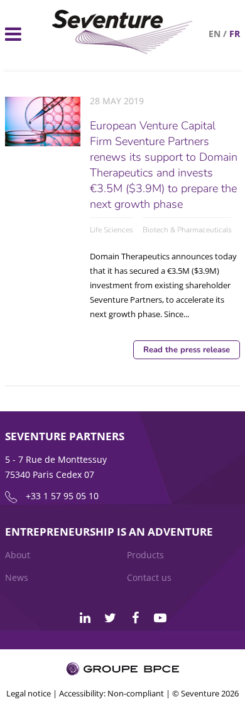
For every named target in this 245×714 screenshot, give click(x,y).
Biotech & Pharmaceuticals (187, 230)
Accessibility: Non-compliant (111, 693)
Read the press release (186, 349)
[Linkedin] (84, 617)
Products (145, 555)
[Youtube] (160, 617)
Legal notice (28, 693)
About (17, 555)
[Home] (122, 51)
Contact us (149, 577)
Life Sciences (111, 230)
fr (234, 34)
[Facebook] (135, 617)
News (16, 577)
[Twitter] (109, 617)
